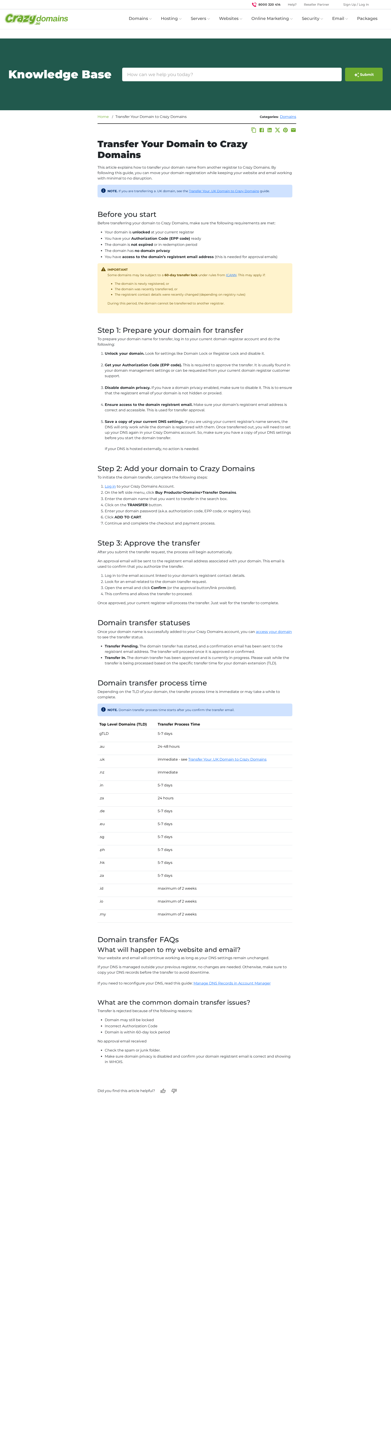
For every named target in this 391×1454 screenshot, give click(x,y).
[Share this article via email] (293, 130)
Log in (110, 486)
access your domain (274, 632)
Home (103, 117)
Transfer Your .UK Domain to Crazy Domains (224, 191)
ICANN (231, 275)
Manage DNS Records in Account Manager (232, 983)
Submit (367, 74)
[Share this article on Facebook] (262, 130)
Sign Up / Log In (356, 4)
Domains (288, 117)
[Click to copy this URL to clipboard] (254, 130)
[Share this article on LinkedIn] (269, 130)
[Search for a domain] (378, 4)
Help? (292, 4)
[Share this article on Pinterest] (285, 130)
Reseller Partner (316, 4)
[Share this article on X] (277, 130)
